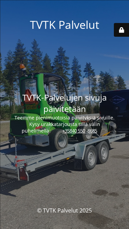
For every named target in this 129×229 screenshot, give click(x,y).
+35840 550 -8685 (79, 130)
